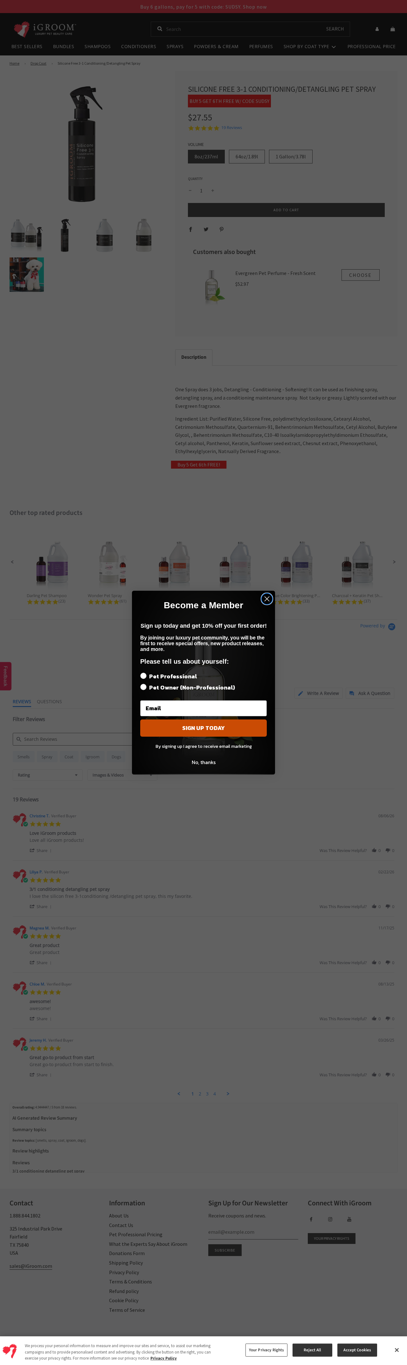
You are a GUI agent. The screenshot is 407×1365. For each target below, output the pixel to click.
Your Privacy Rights (266, 1350)
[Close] (397, 1350)
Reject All (312, 1350)
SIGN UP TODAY (203, 728)
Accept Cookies (357, 1350)
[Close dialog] (266, 598)
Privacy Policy (163, 1358)
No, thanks (204, 762)
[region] (203, 1350)
